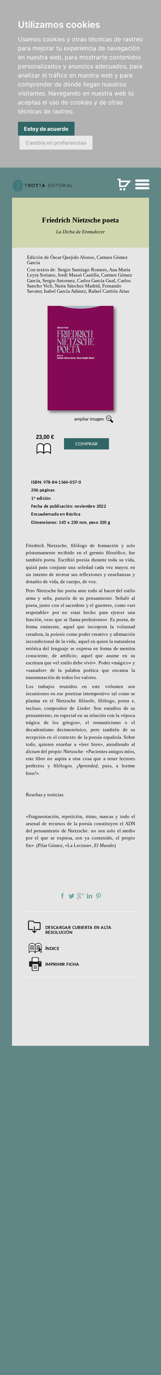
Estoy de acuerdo (46, 129)
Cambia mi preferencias (55, 142)
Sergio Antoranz (58, 280)
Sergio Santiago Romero (82, 269)
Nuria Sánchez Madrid (77, 286)
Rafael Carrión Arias (108, 291)
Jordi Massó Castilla (78, 275)
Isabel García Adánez (65, 291)
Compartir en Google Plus (80, 895)
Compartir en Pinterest (98, 895)
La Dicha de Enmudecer (80, 231)
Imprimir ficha (62, 964)
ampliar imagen (89, 419)
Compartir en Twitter (71, 895)
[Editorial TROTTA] (43, 189)
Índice (52, 949)
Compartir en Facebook (62, 895)
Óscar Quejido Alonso (72, 257)
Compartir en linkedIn (89, 895)
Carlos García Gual (96, 280)
